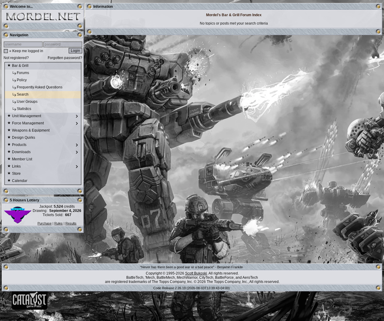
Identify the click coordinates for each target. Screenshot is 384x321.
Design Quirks (24, 137)
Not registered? (16, 58)
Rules (58, 223)
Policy (22, 80)
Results (70, 223)
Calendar (20, 181)
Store (17, 173)
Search (23, 94)
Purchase (45, 223)
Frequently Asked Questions (40, 87)
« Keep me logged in (26, 51)
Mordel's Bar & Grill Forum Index (234, 15)
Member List (22, 159)
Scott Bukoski (196, 273)
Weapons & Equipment (31, 130)
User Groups (27, 102)
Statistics (24, 109)
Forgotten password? (65, 58)
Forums (23, 73)
